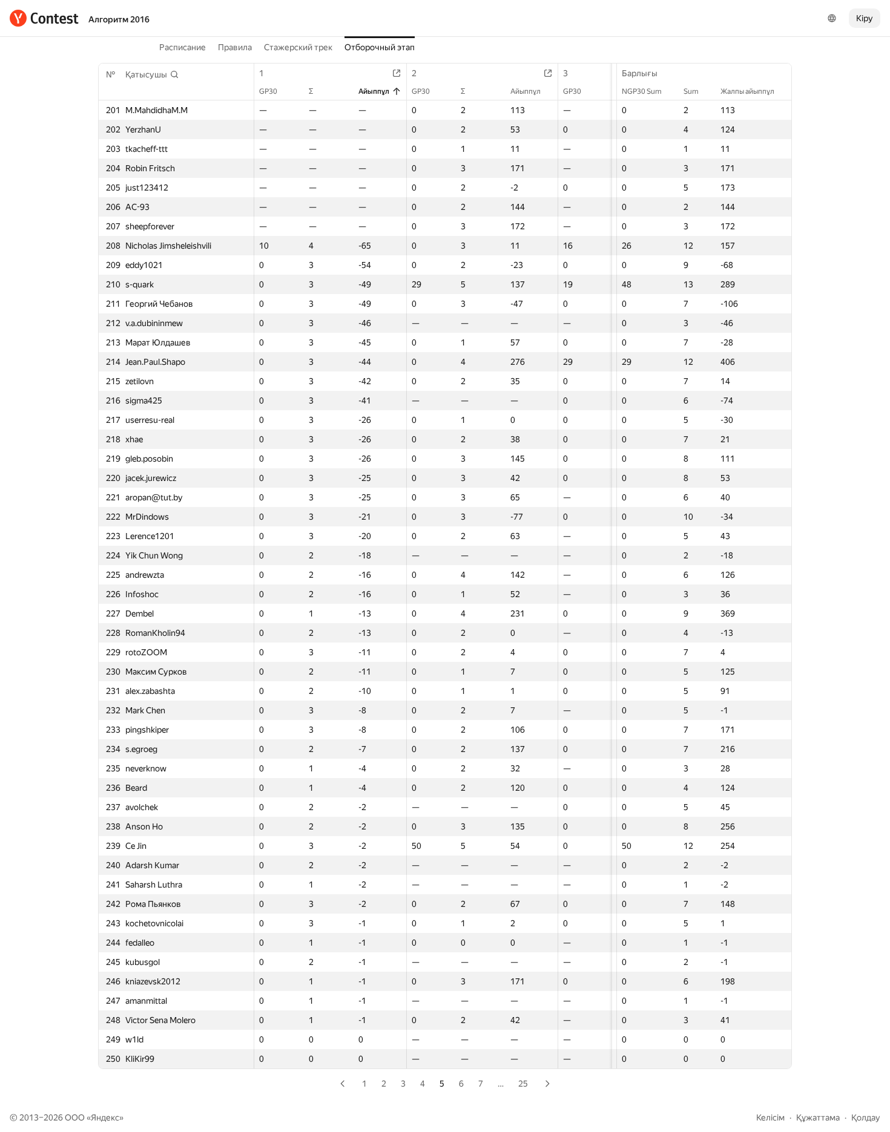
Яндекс (105, 1117)
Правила (235, 47)
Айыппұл (373, 91)
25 (523, 1083)
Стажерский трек (298, 47)
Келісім (770, 1117)
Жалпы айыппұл (747, 91)
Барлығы (640, 73)
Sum (691, 91)
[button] (152, 74)
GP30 (268, 91)
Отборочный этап (379, 47)
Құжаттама (818, 1117)
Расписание (182, 47)
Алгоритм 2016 (119, 19)
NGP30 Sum (642, 91)
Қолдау (865, 1117)
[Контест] (44, 18)
